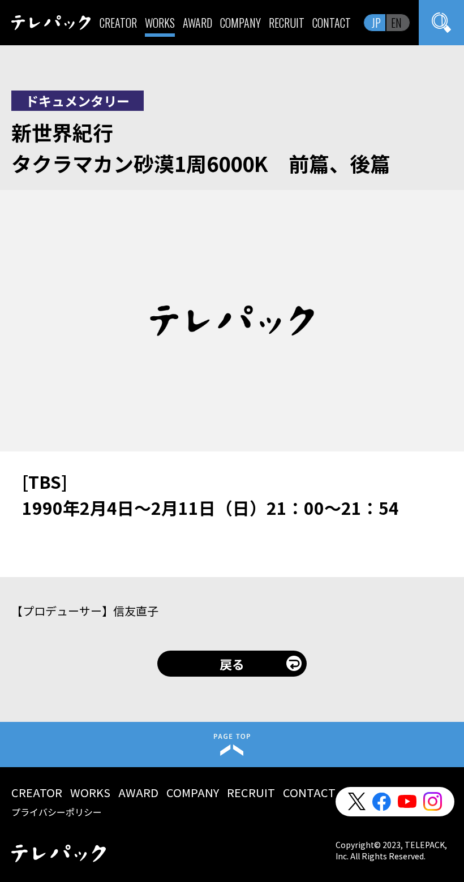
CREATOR (118, 22)
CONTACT (331, 22)
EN (396, 22)
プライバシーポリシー (56, 812)
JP (376, 22)
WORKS (160, 22)
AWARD (197, 22)
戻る (232, 664)
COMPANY (240, 22)
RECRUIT (286, 22)
